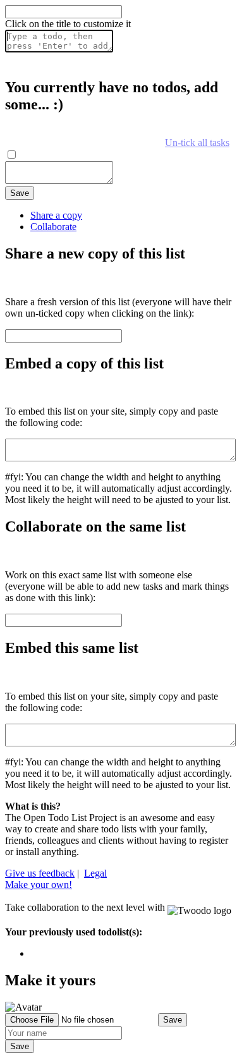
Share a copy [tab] (56, 215)
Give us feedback (40, 873)
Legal (95, 873)
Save (19, 193)
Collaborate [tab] (53, 226)
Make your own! (38, 884)
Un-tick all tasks (197, 142)
